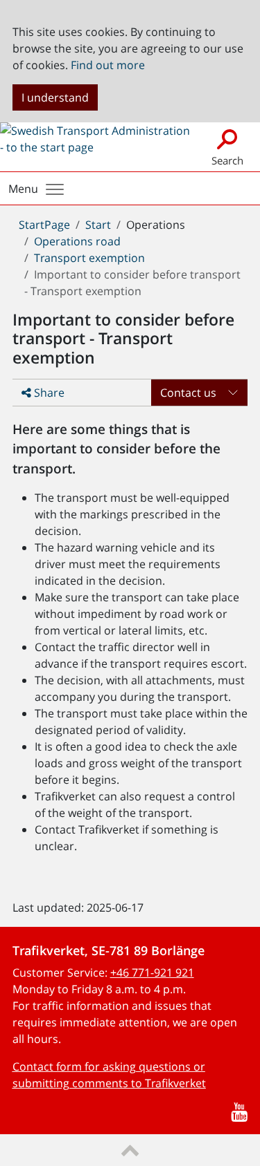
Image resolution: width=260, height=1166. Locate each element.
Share (47, 392)
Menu (23, 188)
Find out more (108, 65)
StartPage (44, 224)
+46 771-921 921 (152, 972)
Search (227, 160)
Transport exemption (89, 257)
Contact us (188, 392)
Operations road (77, 241)
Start (98, 224)
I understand (55, 97)
